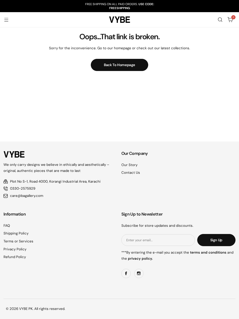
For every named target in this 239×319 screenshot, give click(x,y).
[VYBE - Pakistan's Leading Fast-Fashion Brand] (119, 19)
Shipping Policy (16, 233)
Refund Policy (15, 257)
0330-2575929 (22, 188)
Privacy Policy (15, 249)
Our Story (129, 165)
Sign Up (216, 240)
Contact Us (130, 172)
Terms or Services (18, 241)
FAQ (7, 225)
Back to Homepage (119, 65)
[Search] (220, 19)
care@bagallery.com (26, 195)
